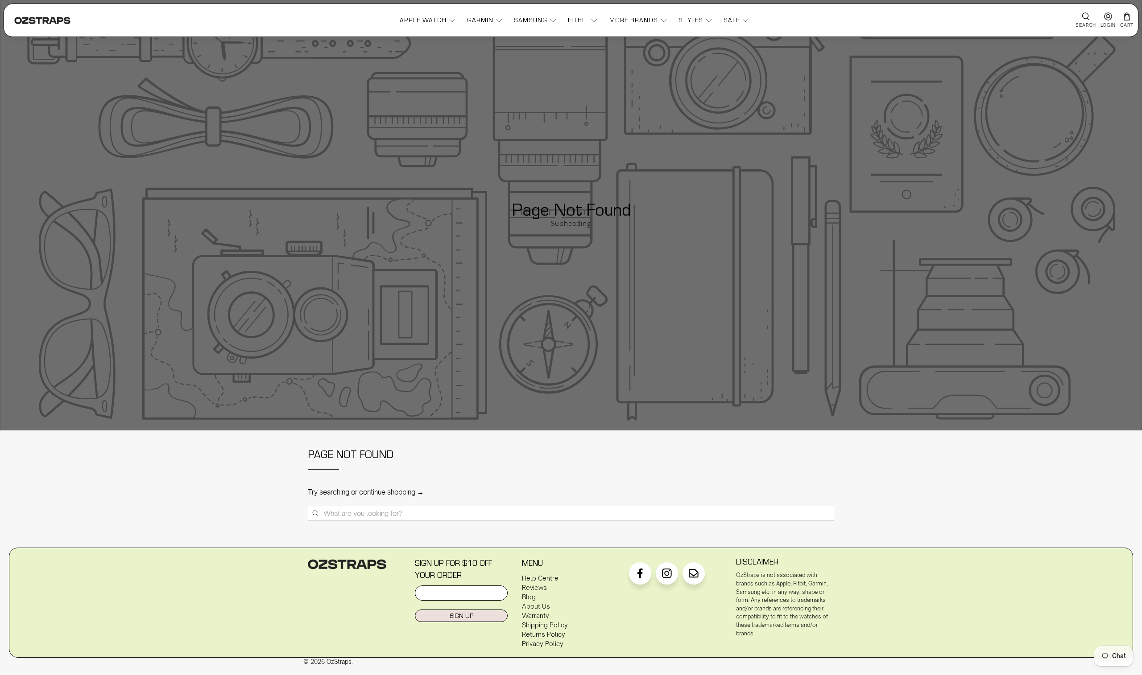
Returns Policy (543, 634)
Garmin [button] (480, 20)
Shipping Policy (545, 625)
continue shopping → (391, 492)
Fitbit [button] (578, 20)
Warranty (535, 615)
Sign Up (461, 615)
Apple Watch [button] (423, 20)
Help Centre (540, 578)
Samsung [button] (530, 20)
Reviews (534, 587)
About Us (536, 606)
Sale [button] (732, 20)
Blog (529, 597)
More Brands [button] (633, 20)
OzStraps (339, 661)
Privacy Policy (542, 643)
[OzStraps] (42, 20)
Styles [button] (691, 20)
